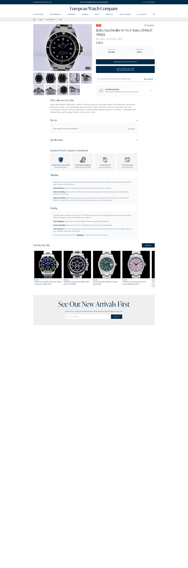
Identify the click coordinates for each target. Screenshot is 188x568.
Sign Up (116, 316)
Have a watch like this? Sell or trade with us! (125, 69)
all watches (38, 14)
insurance (71, 14)
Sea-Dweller (51, 19)
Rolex (41, 19)
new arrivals (55, 14)
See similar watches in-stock (125, 61)
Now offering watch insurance (94, 2)
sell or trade (125, 14)
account (142, 14)
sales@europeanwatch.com (42, 2)
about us (109, 14)
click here (80, 235)
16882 (60, 19)
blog (97, 14)
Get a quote (148, 79)
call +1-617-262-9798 (149, 2)
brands (85, 14)
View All (148, 245)
